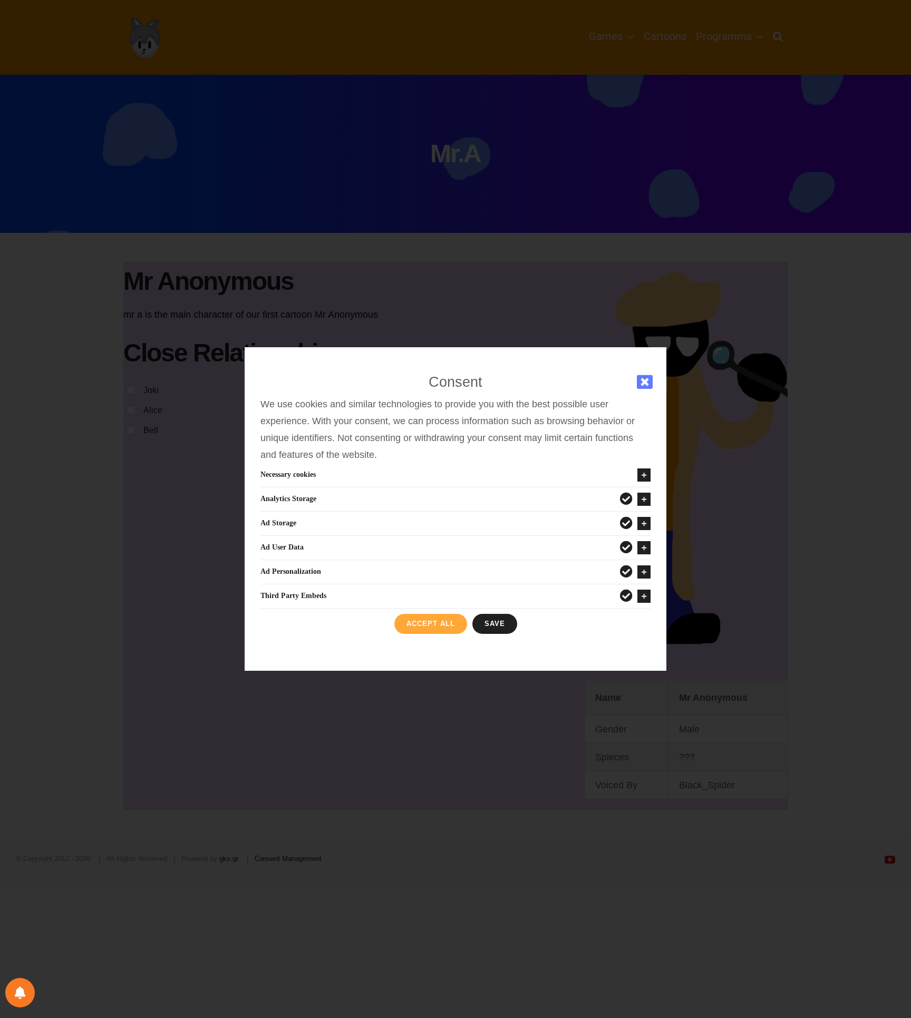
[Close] (645, 382)
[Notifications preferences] (20, 992)
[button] (455, 475)
